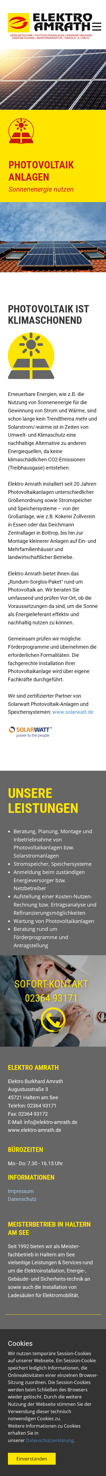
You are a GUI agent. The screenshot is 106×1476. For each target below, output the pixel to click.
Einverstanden (31, 1459)
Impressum (21, 1191)
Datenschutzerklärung (50, 1440)
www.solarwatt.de (73, 712)
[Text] (50, 28)
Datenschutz (22, 1199)
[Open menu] (96, 26)
